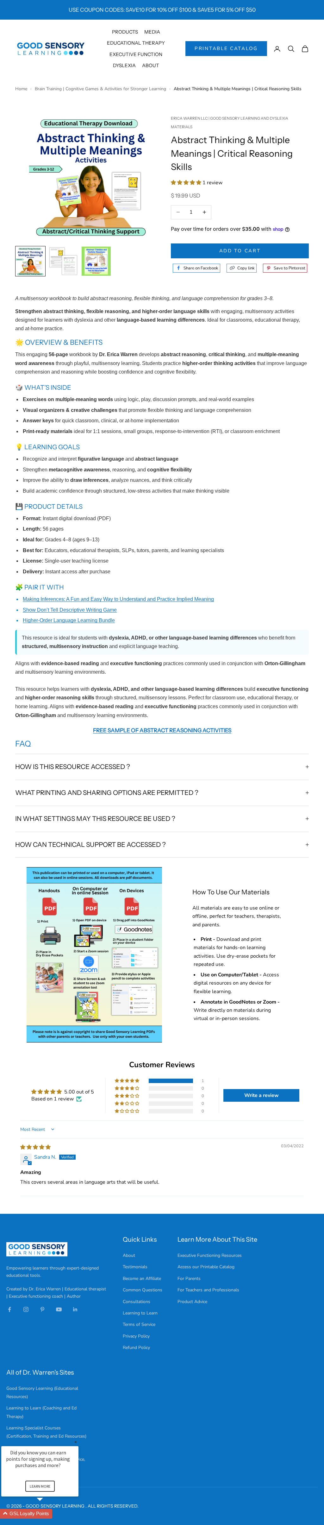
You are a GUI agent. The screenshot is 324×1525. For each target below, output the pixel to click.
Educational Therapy (136, 43)
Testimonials (135, 1267)
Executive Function (135, 54)
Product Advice (192, 1302)
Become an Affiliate (142, 1279)
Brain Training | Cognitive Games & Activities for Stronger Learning (101, 89)
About (150, 65)
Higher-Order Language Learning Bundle (69, 620)
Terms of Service (139, 1324)
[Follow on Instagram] (26, 1309)
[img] (35, 1147)
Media (152, 32)
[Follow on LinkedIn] (75, 1309)
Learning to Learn (140, 1313)
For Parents (189, 1279)
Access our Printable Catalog (206, 1267)
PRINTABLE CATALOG (226, 48)
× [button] (75, 1442)
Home (21, 89)
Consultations (136, 1302)
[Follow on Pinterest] (42, 1309)
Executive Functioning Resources (210, 1255)
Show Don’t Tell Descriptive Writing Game (70, 610)
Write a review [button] (261, 1095)
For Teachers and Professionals (208, 1290)
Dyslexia (124, 65)
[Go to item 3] (96, 261)
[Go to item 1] (30, 261)
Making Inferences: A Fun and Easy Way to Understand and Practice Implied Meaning (118, 599)
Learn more (40, 1486)
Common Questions (142, 1290)
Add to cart (240, 251)
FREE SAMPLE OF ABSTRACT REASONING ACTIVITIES (162, 730)
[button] (186, 182)
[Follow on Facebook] (9, 1309)
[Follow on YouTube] (59, 1309)
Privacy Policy (136, 1336)
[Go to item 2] (63, 261)
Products (125, 32)
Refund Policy (136, 1348)
